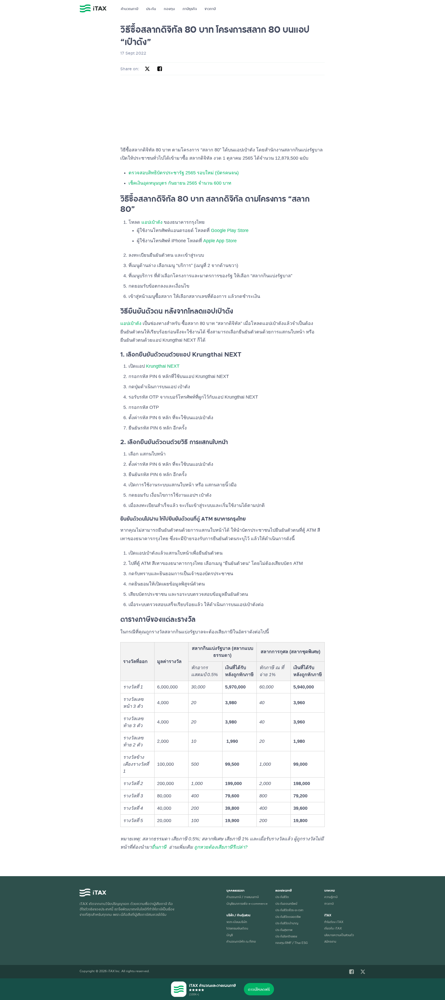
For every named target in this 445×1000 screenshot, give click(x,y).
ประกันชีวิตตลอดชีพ (288, 917)
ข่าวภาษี (210, 8)
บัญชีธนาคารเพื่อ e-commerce (247, 903)
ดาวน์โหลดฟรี (259, 989)
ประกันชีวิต (282, 897)
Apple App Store (220, 240)
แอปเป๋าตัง (151, 222)
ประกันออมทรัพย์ (286, 903)
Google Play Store (230, 230)
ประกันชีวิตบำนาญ (286, 923)
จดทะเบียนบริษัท (236, 922)
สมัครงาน (330, 941)
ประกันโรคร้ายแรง (286, 936)
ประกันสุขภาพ (284, 930)
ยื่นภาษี (159, 847)
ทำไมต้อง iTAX (333, 922)
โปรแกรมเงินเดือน (237, 928)
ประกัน (151, 8)
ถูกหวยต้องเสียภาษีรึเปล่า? (220, 847)
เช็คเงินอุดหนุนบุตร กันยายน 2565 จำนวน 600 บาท (181, 183)
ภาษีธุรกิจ (190, 8)
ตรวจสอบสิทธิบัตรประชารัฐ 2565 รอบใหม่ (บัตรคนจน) (184, 172)
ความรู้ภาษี (331, 897)
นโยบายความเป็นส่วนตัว (339, 935)
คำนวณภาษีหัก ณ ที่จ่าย (241, 941)
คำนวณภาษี (129, 8)
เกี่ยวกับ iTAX (333, 928)
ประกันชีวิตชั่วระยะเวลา (289, 910)
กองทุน (169, 8)
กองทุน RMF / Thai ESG (291, 943)
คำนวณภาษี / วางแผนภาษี (242, 897)
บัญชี (229, 935)
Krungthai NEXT (162, 366)
